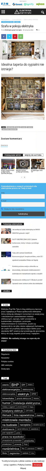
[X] (9, 36)
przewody (17, 444)
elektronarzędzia (8, 394)
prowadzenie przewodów (12, 440)
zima (32, 453)
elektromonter (28, 389)
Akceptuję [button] (37, 465)
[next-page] (24, 177)
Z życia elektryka (16, 19)
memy (40, 415)
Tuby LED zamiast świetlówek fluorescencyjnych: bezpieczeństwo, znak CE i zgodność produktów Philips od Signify (27, 256)
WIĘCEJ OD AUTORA (33, 155)
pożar (18, 433)
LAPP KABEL (29, 411)
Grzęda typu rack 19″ (36, 171)
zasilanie (25, 453)
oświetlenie (35, 429)
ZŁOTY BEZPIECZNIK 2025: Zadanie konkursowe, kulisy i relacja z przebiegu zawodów (25, 243)
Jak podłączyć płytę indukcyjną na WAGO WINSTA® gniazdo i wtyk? (26, 231)
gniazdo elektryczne (24, 398)
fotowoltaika (8, 398)
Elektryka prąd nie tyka (13, 30)
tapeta (30, 127)
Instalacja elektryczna (26, 403)
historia (36, 398)
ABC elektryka (6, 365)
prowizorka (29, 440)
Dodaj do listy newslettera (14, 209)
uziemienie (31, 448)
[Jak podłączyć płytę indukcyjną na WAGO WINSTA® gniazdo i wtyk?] (6, 231)
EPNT (34, 394)
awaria (5, 384)
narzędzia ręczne (38, 425)
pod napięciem (8, 432)
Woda (4, 453)
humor (6, 403)
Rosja (25, 444)
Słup (23, 448)
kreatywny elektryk (12, 410)
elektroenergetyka (11, 389)
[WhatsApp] (20, 36)
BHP (15, 384)
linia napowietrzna (24, 415)
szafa (24, 127)
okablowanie (8, 429)
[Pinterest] (15, 36)
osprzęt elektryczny (22, 429)
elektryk (23, 394)
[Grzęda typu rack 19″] (38, 164)
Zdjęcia (17, 22)
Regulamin (5, 354)
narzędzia (25, 424)
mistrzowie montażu (16, 419)
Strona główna (5, 19)
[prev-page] (21, 177)
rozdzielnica (10, 448)
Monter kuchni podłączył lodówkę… (22, 171)
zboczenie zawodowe (9, 129)
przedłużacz (7, 444)
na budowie (9, 425)
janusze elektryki (22, 407)
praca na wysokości (13, 436)
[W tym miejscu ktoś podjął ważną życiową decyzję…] (8, 164)
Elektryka (10, 127)
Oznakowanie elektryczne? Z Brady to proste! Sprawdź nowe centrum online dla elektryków (27, 281)
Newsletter (5, 358)
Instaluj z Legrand (8, 407)
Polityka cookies (7, 361)
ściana (18, 127)
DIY (23, 384)
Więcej (23, 468)
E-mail (3, 201)
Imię (3, 193)
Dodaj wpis (5, 368)
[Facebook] (3, 36)
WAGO (39, 448)
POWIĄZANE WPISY (13, 155)
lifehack (6, 415)
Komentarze (4, 145)
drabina (30, 385)
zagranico (15, 453)
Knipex (32, 407)
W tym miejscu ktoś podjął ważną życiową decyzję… (7, 171)
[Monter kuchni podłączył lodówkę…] (23, 164)
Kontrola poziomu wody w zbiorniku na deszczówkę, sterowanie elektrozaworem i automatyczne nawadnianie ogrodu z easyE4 (27, 270)
